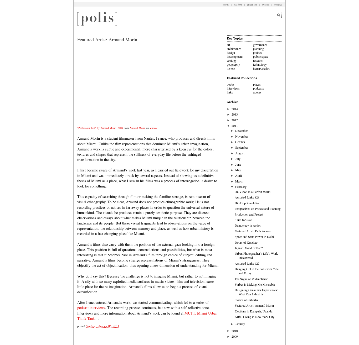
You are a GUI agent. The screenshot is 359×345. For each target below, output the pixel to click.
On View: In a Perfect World (252, 192)
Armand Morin (137, 128)
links (230, 92)
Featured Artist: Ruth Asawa (252, 231)
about (226, 4)
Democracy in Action (248, 225)
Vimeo (153, 128)
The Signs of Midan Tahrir (251, 279)
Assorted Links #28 (247, 197)
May (238, 170)
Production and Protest (249, 214)
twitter (265, 4)
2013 (235, 114)
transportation (261, 68)
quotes (257, 92)
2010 (235, 330)
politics (257, 52)
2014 (235, 109)
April (238, 175)
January (240, 324)
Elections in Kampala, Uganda (253, 311)
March (239, 181)
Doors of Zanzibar (246, 242)
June (238, 164)
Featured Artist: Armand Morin (254, 305)
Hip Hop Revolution (247, 203)
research (258, 60)
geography (233, 64)
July (237, 158)
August (239, 153)
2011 (235, 125)
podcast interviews (91, 307)
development (235, 56)
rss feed (238, 4)
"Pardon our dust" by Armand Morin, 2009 (100, 128)
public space (260, 56)
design (231, 52)
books (230, 84)
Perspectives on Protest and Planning (258, 208)
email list (252, 4)
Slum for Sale (243, 220)
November (241, 136)
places (257, 84)
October (240, 142)
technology (260, 64)
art (228, 45)
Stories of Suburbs (246, 300)
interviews (233, 88)
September (241, 147)
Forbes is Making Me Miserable (255, 284)
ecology (232, 60)
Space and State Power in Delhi (254, 236)
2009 (235, 336)
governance (260, 45)
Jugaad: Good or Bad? (249, 248)
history (231, 68)
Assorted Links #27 (247, 263)
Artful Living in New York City (254, 317)
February (241, 187)
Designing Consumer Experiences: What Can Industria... (256, 292)
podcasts (258, 88)
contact (278, 4)
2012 (235, 120)
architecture (234, 48)
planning (258, 48)
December (241, 130)
